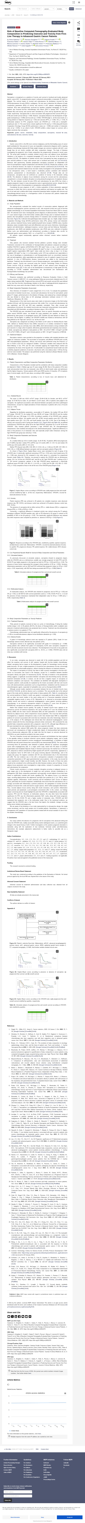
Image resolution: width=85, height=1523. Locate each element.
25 (51, 233)
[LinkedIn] (16, 1317)
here (29, 1373)
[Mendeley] (30, 1317)
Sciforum (46, 1463)
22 (51, 185)
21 (49, 185)
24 (55, 185)
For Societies (27, 1475)
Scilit (34, 1031)
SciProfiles (47, 1472)
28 (23, 281)
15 (61, 166)
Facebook (66, 1465)
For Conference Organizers (32, 1477)
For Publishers (28, 1472)
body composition (40, 132)
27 (21, 267)
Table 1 (19, 367)
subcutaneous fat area (14, 135)
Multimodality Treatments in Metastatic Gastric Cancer (49, 82)
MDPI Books (47, 1465)
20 (47, 185)
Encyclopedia (48, 1475)
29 (60, 687)
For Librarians (28, 1470)
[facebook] (19, 1317)
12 (55, 166)
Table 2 (59, 568)
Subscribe (8, 1500)
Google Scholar (19, 1031)
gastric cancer (19, 132)
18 (50, 173)
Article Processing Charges (12, 1463)
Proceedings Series (49, 1479)
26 (53, 233)
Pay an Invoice (8, 1465)
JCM (13, 15)
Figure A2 (58, 449)
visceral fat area (61, 132)
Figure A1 (17, 219)
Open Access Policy (10, 1467)
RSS (37, 1449)
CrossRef (28, 1031)
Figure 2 (59, 517)
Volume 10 (19, 15)
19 (8, 181)
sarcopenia (50, 132)
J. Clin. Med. (7, 1449)
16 (63, 166)
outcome (25, 135)
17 (48, 173)
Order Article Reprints (59, 23)
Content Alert (45, 1449)
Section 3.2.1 (38, 422)
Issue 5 (26, 15)
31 (42, 775)
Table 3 (22, 598)
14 (59, 166)
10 (64, 160)
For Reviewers (28, 1465)
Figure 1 (55, 465)
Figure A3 (46, 422)
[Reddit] (26, 1317)
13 (57, 166)
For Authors (27, 1463)
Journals (7, 15)
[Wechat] (23, 1317)
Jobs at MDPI (7, 1472)
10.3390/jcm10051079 (36, 15)
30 (29, 732)
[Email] (9, 1317)
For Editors (27, 1467)
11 (66, 160)
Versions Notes (41, 86)
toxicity (31, 135)
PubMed (62, 1047)
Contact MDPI (8, 1470)
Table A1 (57, 422)
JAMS (45, 1477)
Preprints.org (47, 1467)
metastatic (29, 132)
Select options (9, 1492)
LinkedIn (66, 1463)
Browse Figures (27, 86)
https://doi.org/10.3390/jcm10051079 (38, 74)
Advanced (78, 9)
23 (53, 185)
